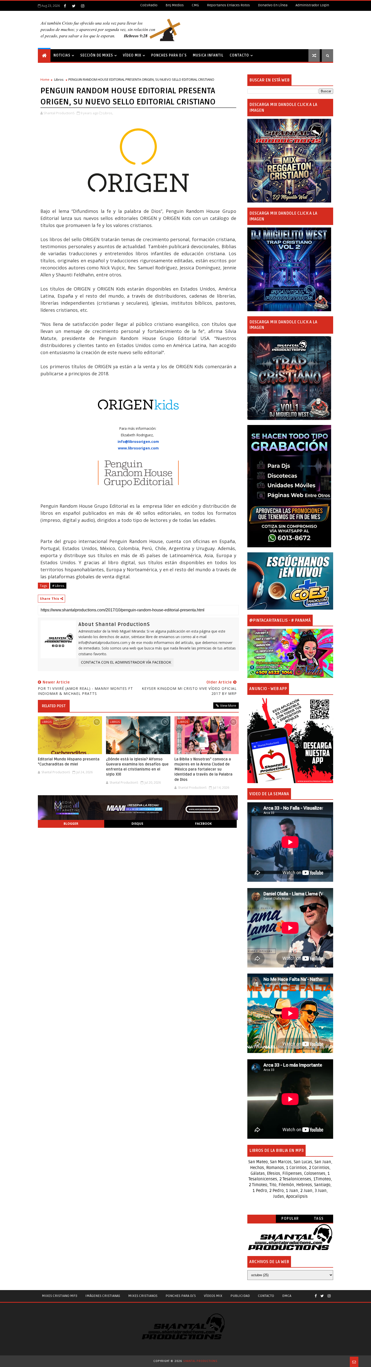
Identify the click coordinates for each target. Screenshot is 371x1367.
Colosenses (314, 1173)
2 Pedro (276, 1190)
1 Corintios (296, 1167)
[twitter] (73, 6)
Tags (319, 1218)
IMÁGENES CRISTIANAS (102, 1296)
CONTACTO (239, 55)
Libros (59, 79)
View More (228, 705)
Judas (278, 1196)
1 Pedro (260, 1190)
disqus (137, 823)
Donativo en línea (272, 5)
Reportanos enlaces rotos (228, 5)
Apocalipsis (297, 1196)
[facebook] (65, 6)
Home (44, 79)
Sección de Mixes (96, 55)
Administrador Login (312, 5)
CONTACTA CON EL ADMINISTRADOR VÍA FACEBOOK (126, 662)
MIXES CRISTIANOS (142, 1296)
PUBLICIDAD (240, 1296)
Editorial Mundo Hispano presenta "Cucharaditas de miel (68, 761)
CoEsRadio (148, 5)
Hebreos (304, 1184)
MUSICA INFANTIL (208, 55)
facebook (203, 823)
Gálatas (258, 1173)
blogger (71, 823)
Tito (272, 1184)
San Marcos (281, 1161)
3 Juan (321, 1190)
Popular (290, 1218)
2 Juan (306, 1190)
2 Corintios (319, 1167)
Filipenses (292, 1173)
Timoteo (323, 1179)
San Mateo (258, 1161)
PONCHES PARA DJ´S (169, 55)
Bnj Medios (175, 5)
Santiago (322, 1184)
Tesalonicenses (263, 1179)
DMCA (286, 1296)
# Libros (58, 585)
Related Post (54, 706)
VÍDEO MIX (132, 55)
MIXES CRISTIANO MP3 (59, 1296)
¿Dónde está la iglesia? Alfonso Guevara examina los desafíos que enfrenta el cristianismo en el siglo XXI (137, 767)
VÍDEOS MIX (213, 1296)
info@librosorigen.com (138, 441)
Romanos (275, 1167)
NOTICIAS (62, 55)
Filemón (286, 1184)
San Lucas (303, 1161)
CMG (195, 5)
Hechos (257, 1167)
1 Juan (292, 1190)
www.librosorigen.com (138, 448)
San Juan (322, 1161)
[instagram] (82, 6)
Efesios (273, 1173)
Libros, (108, 113)
